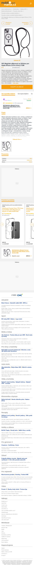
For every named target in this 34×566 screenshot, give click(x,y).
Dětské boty (4, 538)
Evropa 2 (3, 555)
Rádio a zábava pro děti (6, 551)
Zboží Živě (3, 503)
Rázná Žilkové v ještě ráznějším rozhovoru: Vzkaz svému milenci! (16, 343)
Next (31, 224)
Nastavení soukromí (16, 564)
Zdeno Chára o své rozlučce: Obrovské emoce (11, 491)
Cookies (9, 564)
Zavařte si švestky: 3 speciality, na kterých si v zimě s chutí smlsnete (16, 421)
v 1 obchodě (5, 243)
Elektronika (16, 9)
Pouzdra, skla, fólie (18, 11)
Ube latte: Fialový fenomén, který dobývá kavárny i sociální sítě (15, 419)
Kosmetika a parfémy (6, 534)
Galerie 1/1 (17, 60)
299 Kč (28, 108)
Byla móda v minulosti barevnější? (8, 450)
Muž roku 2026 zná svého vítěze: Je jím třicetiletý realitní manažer (16, 341)
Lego (2, 531)
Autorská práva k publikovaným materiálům (11, 561)
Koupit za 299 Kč (17, 87)
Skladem (29, 100)
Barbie (2, 529)
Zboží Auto (3, 516)
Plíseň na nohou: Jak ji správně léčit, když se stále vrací (13, 465)
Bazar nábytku (4, 542)
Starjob (3, 548)
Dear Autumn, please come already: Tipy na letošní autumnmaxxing (16, 452)
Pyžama (3, 533)
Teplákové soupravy (5, 536)
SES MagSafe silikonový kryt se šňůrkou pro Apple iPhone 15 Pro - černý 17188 (12, 107)
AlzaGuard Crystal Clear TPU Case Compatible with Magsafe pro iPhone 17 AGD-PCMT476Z (12, 209)
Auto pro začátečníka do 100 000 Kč (9, 514)
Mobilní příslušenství (6, 11)
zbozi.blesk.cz (4, 508)
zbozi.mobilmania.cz (6, 9)
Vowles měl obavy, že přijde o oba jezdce (10, 372)
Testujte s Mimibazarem (6, 525)
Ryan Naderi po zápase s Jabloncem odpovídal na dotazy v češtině (16, 495)
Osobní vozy (4, 505)
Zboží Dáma (4, 506)
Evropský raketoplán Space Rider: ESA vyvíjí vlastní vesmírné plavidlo (16, 477)
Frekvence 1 (4, 553)
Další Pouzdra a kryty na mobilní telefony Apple (12, 205)
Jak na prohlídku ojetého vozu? (8, 510)
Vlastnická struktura (25, 564)
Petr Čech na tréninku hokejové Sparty (9, 493)
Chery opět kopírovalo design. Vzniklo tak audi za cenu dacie (14, 371)
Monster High (4, 527)
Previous (2, 224)
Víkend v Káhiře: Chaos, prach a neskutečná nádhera (13, 432)
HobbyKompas (4, 512)
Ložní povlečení (4, 540)
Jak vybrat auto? (5, 519)
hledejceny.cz (4, 501)
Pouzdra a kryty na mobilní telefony (10, 13)
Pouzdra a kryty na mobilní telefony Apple (11, 15)
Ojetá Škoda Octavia (6, 517)
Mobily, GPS (23, 9)
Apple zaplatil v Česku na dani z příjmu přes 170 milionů (13, 403)
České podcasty (5, 549)
